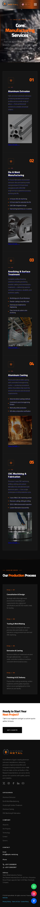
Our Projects (7, 828)
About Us (5, 824)
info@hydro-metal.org (10, 854)
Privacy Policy (7, 901)
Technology (6, 832)
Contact (5, 836)
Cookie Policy (25, 901)
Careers (5, 840)
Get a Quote (12, 730)
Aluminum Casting (8, 809)
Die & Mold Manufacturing (11, 801)
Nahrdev (5, 897)
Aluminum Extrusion (9, 797)
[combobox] (25, 4)
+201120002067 (10, 867)
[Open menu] (35, 4)
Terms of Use (16, 901)
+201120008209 (10, 864)
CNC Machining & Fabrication (11, 813)
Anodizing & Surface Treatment (12, 805)
